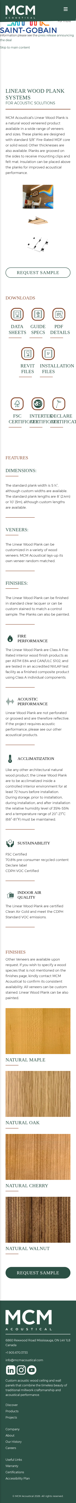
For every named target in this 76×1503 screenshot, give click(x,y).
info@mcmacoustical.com (24, 1360)
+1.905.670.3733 (17, 1352)
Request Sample (38, 272)
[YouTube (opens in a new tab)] (31, 1369)
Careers (11, 1448)
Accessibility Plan (18, 1478)
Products (12, 1411)
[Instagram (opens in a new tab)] (21, 1369)
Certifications (15, 1472)
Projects (11, 1417)
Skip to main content (15, 47)
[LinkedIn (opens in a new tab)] (10, 1369)
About (10, 1435)
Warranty (12, 1466)
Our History (14, 1441)
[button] (66, 9)
